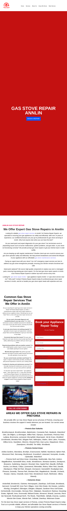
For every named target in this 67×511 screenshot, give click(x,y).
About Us (34, 6)
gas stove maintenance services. (45, 258)
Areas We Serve (43, 6)
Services (28, 6)
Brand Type (38, 367)
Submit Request (41, 383)
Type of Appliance (41, 358)
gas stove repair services (26, 233)
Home (22, 6)
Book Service (52, 6)
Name (37, 335)
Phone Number (39, 345)
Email (37, 340)
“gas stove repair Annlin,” (18, 277)
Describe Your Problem (42, 375)
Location (38, 351)
